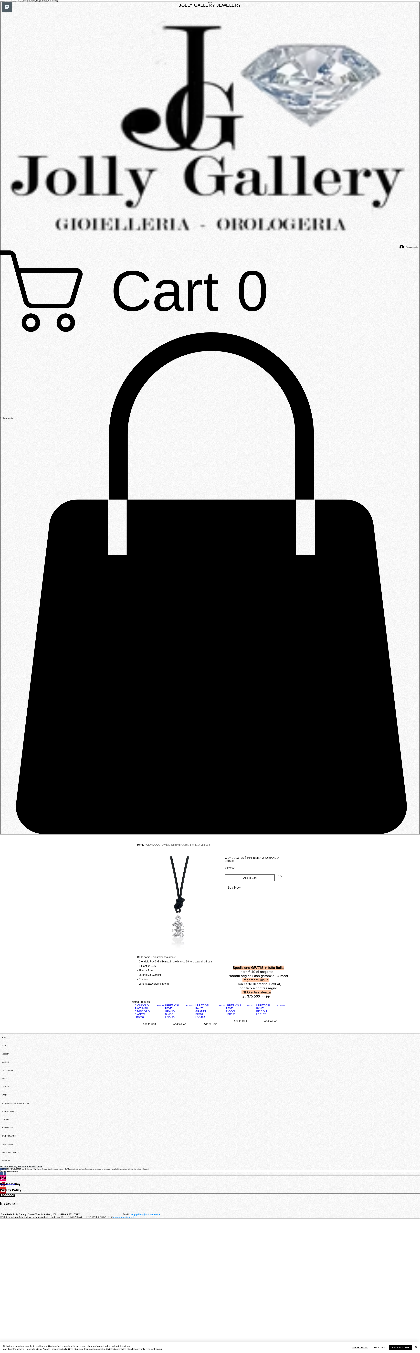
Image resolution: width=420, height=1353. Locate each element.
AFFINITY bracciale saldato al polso (15, 1103)
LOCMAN (5, 1087)
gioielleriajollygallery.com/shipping (144, 1349)
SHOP (4, 1046)
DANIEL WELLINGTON (10, 1152)
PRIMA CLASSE (8, 1128)
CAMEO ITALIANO (9, 1136)
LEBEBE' (5, 1054)
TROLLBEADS (7, 1070)
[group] (210, 1018)
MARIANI (5, 1095)
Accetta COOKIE (400, 1347)
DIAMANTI (6, 1062)
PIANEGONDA (7, 1144)
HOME (4, 1037)
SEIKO (4, 1078)
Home (140, 844)
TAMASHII (5, 1119)
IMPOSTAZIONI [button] (360, 1347)
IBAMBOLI (6, 1160)
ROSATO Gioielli (8, 1111)
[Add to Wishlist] (279, 877)
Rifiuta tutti (379, 1347)
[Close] (416, 1347)
